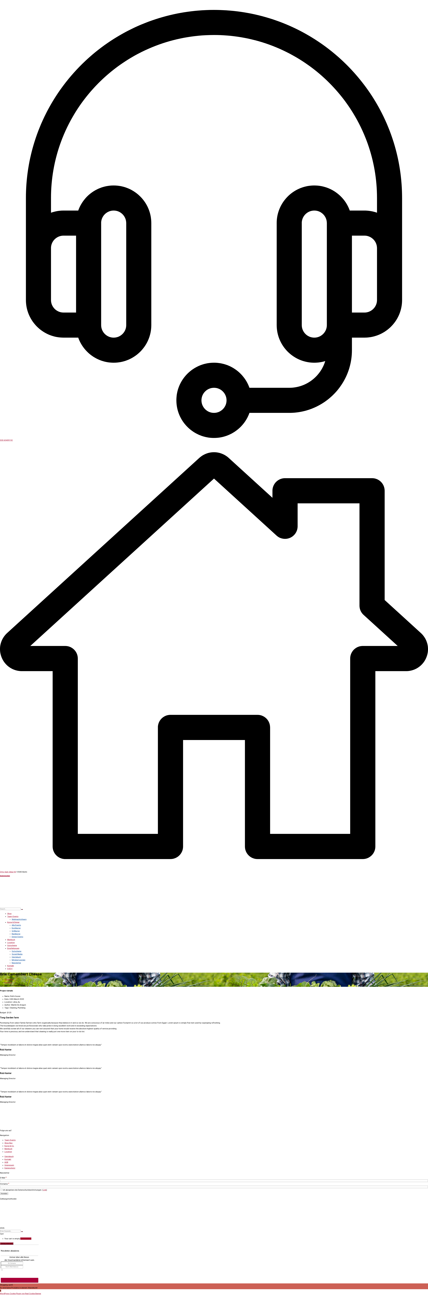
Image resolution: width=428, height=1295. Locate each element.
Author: (7, 1005)
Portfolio (8, 982)
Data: (6, 999)
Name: (7, 996)
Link (44, 1190)
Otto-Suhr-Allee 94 (8, 872)
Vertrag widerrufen (6, 1243)
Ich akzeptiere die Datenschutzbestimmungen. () (24, 1190)
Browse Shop (25, 1238)
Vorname (4, 1184)
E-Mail (3, 1178)
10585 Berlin (21, 872)
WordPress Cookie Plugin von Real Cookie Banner (20, 1293)
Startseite (8, 979)
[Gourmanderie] (18, 8)
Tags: (6, 1008)
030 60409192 (6, 440)
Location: (8, 1002)
